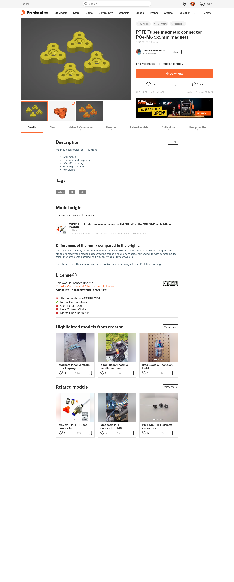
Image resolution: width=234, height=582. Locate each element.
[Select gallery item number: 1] (73, 359)
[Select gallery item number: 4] (163, 419)
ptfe (72, 191)
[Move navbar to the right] (194, 13)
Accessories (179, 23)
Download (176, 73)
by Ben (73, 230)
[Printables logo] (34, 13)
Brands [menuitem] (139, 12)
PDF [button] (174, 142)
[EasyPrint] (184, 4)
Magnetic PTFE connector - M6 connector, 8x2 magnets (111, 426)
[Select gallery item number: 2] (76, 359)
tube (82, 191)
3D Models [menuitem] (60, 12)
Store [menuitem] (76, 12)
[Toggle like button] (61, 373)
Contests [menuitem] (124, 12)
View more (170, 326)
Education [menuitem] (184, 12)
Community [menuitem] (106, 12)
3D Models (144, 23)
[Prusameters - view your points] (192, 4)
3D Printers (161, 23)
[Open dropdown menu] (211, 32)
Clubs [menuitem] (89, 12)
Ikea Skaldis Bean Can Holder (157, 366)
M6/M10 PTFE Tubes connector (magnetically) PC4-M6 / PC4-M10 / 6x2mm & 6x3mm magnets (75, 426)
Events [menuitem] (154, 12)
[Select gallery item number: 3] (161, 359)
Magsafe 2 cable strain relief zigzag (74, 366)
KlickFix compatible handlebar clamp (114, 366)
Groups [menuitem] (168, 12)
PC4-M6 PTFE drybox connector (157, 426)
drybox (60, 191)
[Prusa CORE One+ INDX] (174, 108)
